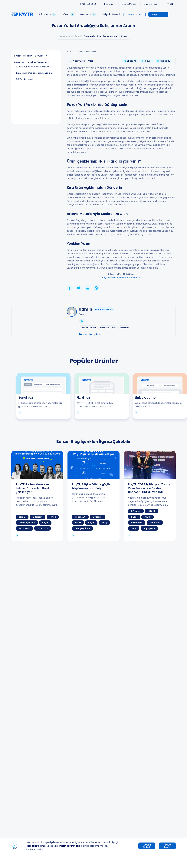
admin (85, 309)
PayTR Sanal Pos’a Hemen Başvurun (121, 277)
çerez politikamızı (36, 845)
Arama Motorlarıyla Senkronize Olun (36, 73)
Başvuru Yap (158, 14)
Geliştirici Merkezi (111, 14)
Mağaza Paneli (134, 14)
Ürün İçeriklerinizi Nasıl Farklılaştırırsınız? (34, 62)
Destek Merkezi (129, 4)
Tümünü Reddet (147, 845)
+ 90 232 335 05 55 (87, 4)
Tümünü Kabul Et (167, 845)
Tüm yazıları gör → (90, 334)
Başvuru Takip (151, 4)
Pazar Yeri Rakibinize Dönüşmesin (31, 55)
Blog (77, 36)
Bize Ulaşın (109, 4)
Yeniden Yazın (26, 79)
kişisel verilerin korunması (64, 845)
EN (171, 4)
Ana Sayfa (65, 36)
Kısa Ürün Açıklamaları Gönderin (34, 66)
